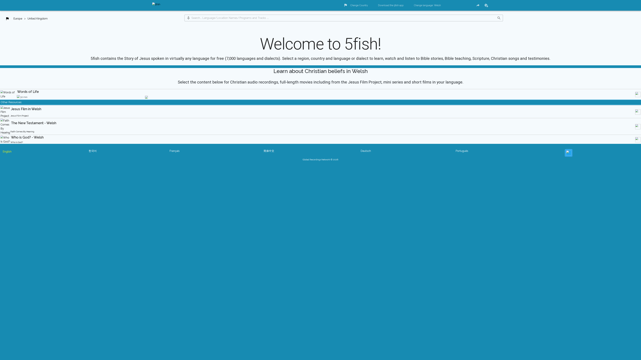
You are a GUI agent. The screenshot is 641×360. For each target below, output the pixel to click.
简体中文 (269, 150)
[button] (188, 18)
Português (462, 150)
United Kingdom (38, 18)
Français (174, 150)
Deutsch (366, 150)
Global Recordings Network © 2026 (320, 159)
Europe (17, 18)
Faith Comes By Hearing (22, 131)
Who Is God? (17, 142)
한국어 (93, 150)
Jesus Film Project (20, 115)
